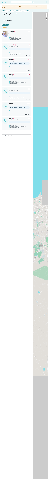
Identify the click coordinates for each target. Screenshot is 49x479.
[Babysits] (5, 2)
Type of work (5, 10)
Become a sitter (41, 1)
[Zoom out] (46, 16)
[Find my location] (46, 19)
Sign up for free (5, 24)
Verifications (19, 10)
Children (12, 10)
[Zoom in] (46, 14)
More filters (26, 10)
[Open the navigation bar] (46, 2)
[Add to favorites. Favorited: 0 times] (29, 45)
